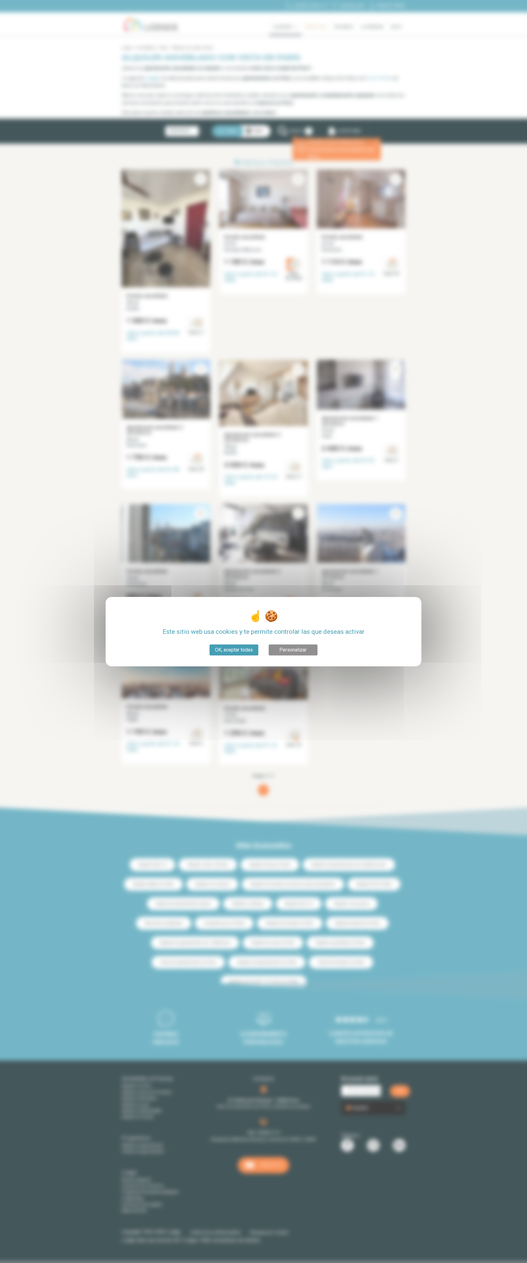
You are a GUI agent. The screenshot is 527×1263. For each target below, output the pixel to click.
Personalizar (293, 650)
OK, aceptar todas (234, 650)
